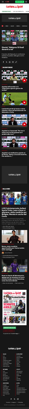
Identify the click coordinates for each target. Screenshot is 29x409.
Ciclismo (18, 366)
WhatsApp (20, 402)
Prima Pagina (19, 372)
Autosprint (5, 372)
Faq (4, 395)
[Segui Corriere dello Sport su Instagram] (18, 399)
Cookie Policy (6, 391)
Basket (18, 359)
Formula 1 (19, 356)
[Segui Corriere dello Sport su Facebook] (11, 399)
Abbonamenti (19, 371)
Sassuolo (24, 26)
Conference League (7, 363)
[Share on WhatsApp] (9, 62)
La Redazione (6, 386)
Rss (17, 377)
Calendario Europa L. (21, 391)
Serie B (4, 359)
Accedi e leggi (14, 333)
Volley (18, 363)
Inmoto (4, 374)
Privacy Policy (6, 392)
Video (6, 26)
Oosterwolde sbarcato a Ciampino (10, 255)
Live (8, 2)
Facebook (8, 402)
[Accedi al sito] (26, 2)
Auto (4, 371)
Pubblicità (19, 375)
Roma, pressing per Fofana (8, 228)
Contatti (5, 385)
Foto (18, 386)
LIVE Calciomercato (18, 11)
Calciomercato (6, 206)
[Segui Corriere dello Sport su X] (14, 399)
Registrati (19, 380)
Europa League (6, 362)
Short (3, 106)
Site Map (18, 378)
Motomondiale (20, 357)
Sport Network (6, 378)
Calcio (12, 26)
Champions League (7, 360)
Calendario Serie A (21, 388)
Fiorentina (5, 273)
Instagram (13, 402)
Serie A (18, 26)
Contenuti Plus (6, 11)
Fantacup (5, 380)
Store (18, 374)
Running (18, 362)
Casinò (18, 393)
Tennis (18, 360)
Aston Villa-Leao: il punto (8, 226)
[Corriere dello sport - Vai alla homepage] (14, 6)
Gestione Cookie (6, 389)
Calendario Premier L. (21, 392)
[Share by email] (12, 62)
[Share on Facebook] (3, 62)
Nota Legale (5, 388)
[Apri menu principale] (3, 2)
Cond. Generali (6, 393)
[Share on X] (6, 62)
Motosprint (5, 375)
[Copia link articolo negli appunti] (16, 62)
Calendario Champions (22, 389)
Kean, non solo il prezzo (8, 283)
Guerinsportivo (6, 377)
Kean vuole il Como (19, 283)
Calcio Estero (6, 364)
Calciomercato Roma (8, 244)
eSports (18, 364)
